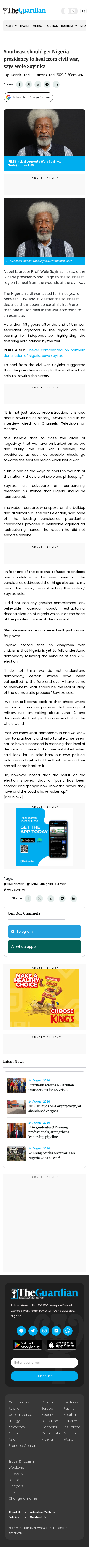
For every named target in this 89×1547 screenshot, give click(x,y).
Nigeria (47, 1439)
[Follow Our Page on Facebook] (21, 1331)
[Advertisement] (44, 1223)
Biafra (34, 884)
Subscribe (44, 1376)
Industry (70, 1421)
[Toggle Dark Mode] (69, 10)
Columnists (51, 1433)
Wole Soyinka (15, 889)
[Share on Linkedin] (56, 84)
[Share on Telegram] (47, 84)
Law (12, 1492)
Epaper (24, 26)
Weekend (16, 1467)
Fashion (70, 1408)
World (68, 1439)
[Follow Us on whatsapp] (68, 1331)
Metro (37, 26)
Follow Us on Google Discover (32, 97)
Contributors (19, 1402)
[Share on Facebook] (20, 84)
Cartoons (49, 1427)
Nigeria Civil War (54, 884)
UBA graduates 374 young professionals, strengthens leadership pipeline (48, 1132)
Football (70, 1414)
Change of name (23, 1498)
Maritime (71, 1433)
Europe (47, 1408)
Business (67, 26)
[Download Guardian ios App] (61, 1345)
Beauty (47, 1414)
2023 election (15, 884)
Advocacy (17, 1427)
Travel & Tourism (22, 1461)
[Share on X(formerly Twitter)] (28, 84)
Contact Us (38, 1517)
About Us (15, 1512)
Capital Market (20, 1414)
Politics (52, 26)
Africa (13, 1433)
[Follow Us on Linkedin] (56, 1331)
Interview (16, 1473)
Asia (12, 1439)
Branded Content (23, 1445)
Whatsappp (26, 946)
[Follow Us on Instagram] (44, 1331)
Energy (14, 1421)
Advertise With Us (42, 1512)
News (10, 26)
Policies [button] (14, 1517)
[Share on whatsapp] (38, 84)
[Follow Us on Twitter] (33, 1331)
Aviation (15, 1408)
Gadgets (16, 1486)
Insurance (72, 1427)
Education (50, 1421)
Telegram (24, 931)
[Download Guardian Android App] (27, 1345)
